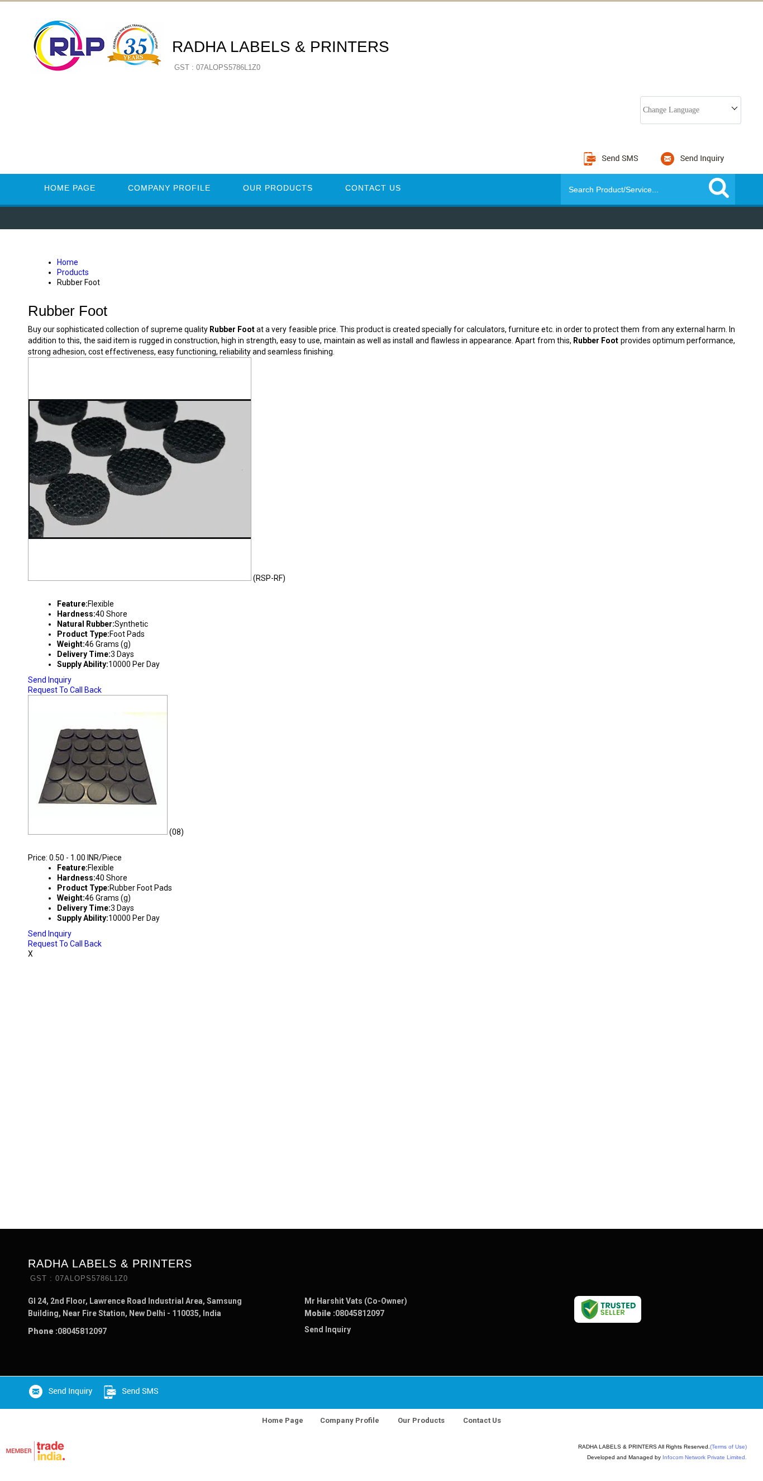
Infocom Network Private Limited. (704, 1457)
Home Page (70, 187)
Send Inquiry (49, 679)
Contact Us (373, 187)
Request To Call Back (65, 689)
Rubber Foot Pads (79, 588)
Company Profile (169, 187)
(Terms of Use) (728, 1447)
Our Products (278, 187)
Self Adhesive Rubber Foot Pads (119, 842)
